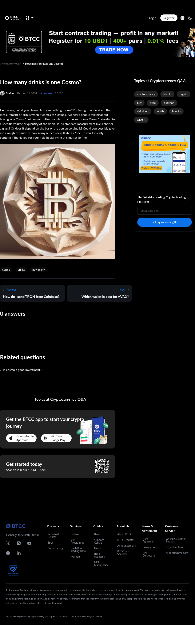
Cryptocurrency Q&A (10, 63)
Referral (75, 534)
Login (152, 18)
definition (142, 111)
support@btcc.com (177, 552)
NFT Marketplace (101, 564)
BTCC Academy (99, 555)
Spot (50, 542)
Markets (75, 556)
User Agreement (149, 540)
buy (139, 102)
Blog (96, 534)
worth (160, 111)
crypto (183, 94)
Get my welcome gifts (164, 222)
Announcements (127, 545)
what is (141, 120)
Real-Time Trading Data (78, 550)
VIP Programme (77, 541)
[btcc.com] (12, 18)
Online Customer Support (176, 540)
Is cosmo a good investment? (22, 369)
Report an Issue (175, 547)
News (97, 548)
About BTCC (124, 534)
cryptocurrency (146, 94)
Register (168, 18)
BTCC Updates (125, 540)
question (169, 102)
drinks (21, 269)
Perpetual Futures (53, 535)
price (153, 102)
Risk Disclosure (149, 554)
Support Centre (99, 541)
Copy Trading (55, 548)
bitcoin (167, 94)
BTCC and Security (123, 553)
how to (176, 111)
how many (38, 269)
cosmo (6, 269)
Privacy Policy (151, 547)
